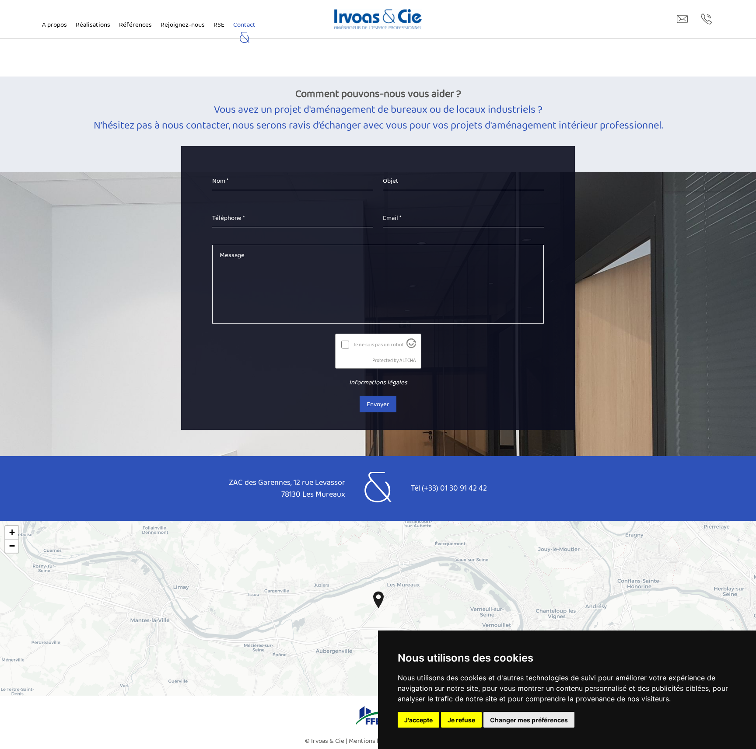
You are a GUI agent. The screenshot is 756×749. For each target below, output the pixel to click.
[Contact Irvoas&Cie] (682, 19)
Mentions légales (373, 741)
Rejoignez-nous (183, 24)
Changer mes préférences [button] (529, 720)
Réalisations (93, 24)
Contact (244, 24)
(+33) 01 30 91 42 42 (454, 488)
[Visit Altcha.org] (411, 346)
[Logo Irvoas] (378, 19)
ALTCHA (407, 360)
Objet (391, 180)
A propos (54, 24)
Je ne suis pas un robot (378, 344)
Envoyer (378, 404)
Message (232, 255)
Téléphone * (228, 218)
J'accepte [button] (418, 720)
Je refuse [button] (461, 720)
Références (135, 24)
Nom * (220, 180)
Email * (392, 218)
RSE (219, 24)
